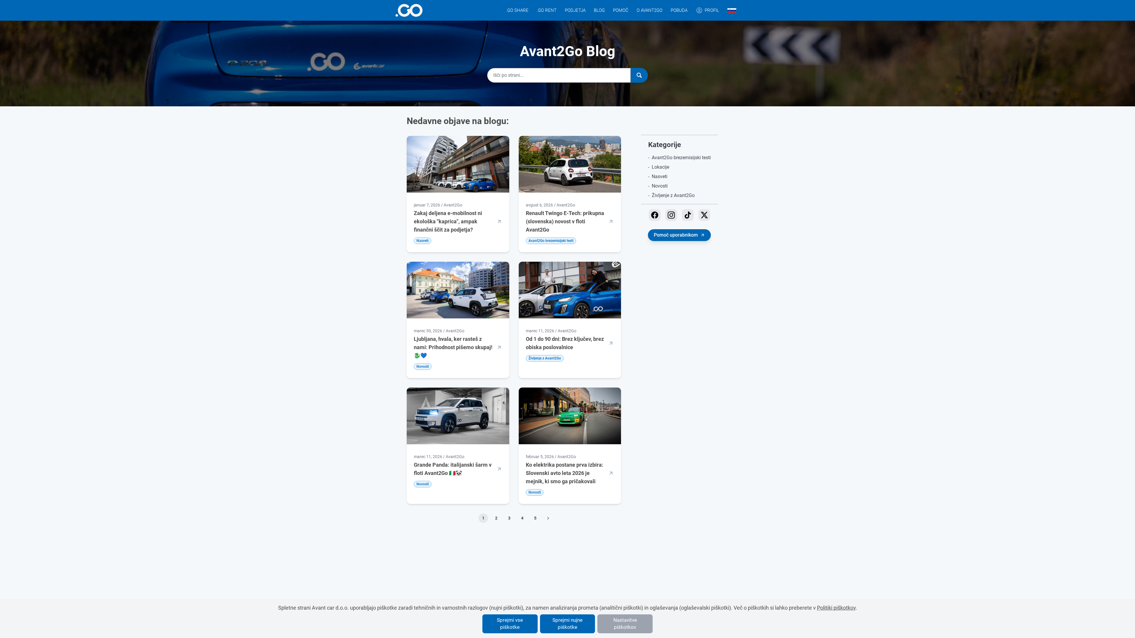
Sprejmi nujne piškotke (567, 623)
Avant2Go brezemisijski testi (681, 157)
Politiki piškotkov (836, 608)
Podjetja (575, 10)
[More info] (409, 10)
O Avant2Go (649, 10)
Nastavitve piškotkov (625, 623)
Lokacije (660, 167)
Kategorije (664, 145)
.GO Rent (547, 10)
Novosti (660, 186)
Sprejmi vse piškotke (510, 623)
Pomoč (620, 10)
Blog (599, 10)
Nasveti (659, 176)
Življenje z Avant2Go (673, 195)
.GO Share (517, 10)
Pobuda (679, 10)
